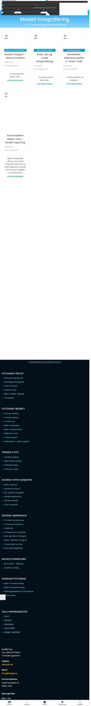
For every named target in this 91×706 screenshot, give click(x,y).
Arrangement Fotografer (15, 532)
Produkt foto (9, 421)
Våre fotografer (11, 504)
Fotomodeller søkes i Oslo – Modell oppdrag (15, 139)
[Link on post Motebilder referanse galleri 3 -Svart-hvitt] (74, 41)
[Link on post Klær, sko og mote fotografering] (44, 41)
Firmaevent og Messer (14, 524)
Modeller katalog (11, 568)
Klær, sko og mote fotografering (44, 58)
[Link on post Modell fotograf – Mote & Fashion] (15, 41)
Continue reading (15, 80)
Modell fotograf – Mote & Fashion (15, 56)
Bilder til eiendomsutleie (14, 587)
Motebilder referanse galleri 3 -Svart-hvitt (74, 58)
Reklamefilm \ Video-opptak (16, 441)
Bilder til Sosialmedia (13, 429)
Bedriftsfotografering (15, 50)
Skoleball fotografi (12, 488)
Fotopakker (9, 398)
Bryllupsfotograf (44, 50)
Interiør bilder (10, 595)
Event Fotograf (10, 386)
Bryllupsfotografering (13, 378)
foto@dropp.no (9, 673)
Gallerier (71, 50)
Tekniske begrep (11, 457)
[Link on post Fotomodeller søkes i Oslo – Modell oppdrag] (15, 110)
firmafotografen (11, 65)
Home (25, 25)
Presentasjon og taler (13, 544)
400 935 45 (7, 664)
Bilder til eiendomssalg (14, 583)
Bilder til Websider (12, 425)
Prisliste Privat (10, 390)
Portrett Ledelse (11, 417)
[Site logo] (45, 8)
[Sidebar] (3, 597)
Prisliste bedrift (10, 437)
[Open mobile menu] (4, 7)
